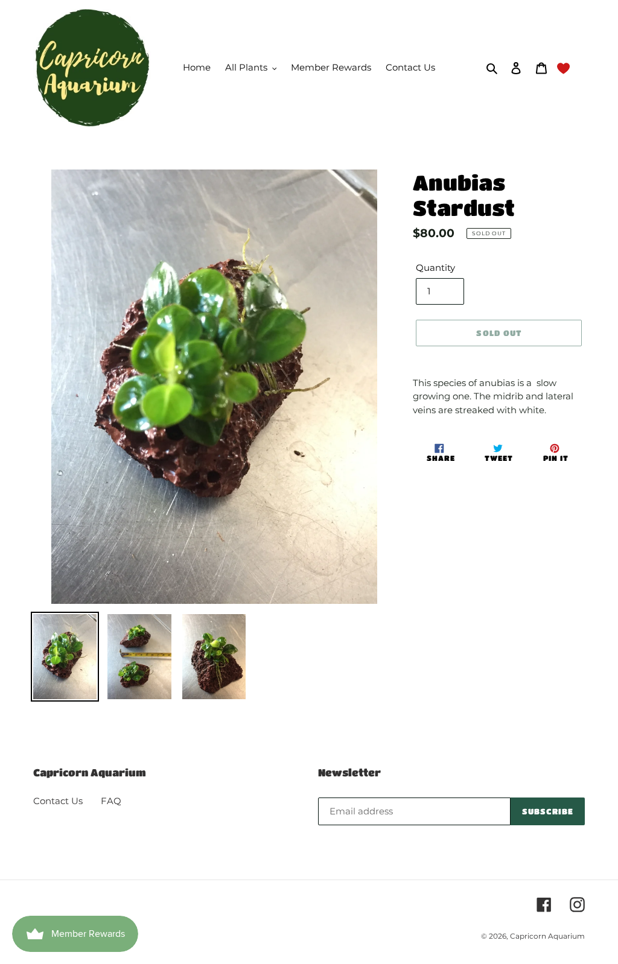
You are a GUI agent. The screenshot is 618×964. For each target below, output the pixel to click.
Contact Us (58, 801)
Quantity (435, 267)
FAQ (111, 801)
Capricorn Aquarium (547, 935)
